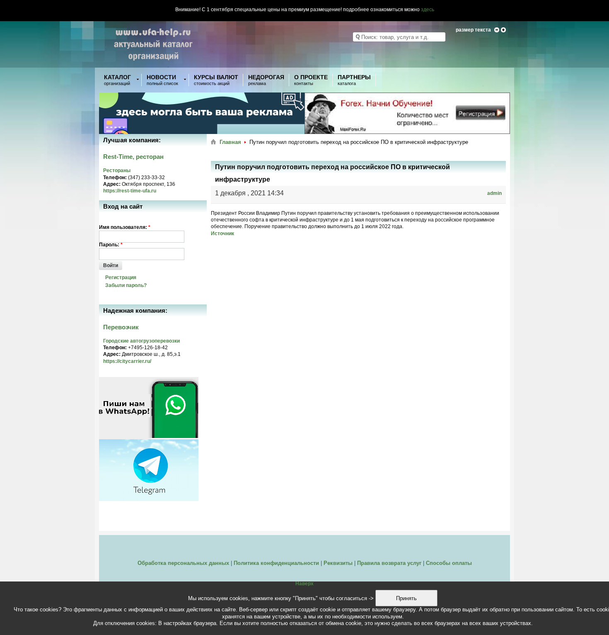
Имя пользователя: (124, 227)
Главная (230, 142)
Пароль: (111, 245)
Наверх (304, 583)
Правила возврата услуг (389, 563)
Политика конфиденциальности (276, 563)
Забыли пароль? (126, 285)
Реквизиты (338, 563)
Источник (222, 233)
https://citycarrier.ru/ (127, 361)
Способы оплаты (449, 563)
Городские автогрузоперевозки (141, 341)
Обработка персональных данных (183, 563)
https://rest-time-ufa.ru (129, 191)
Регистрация (120, 277)
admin (494, 193)
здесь (427, 9)
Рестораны (116, 170)
